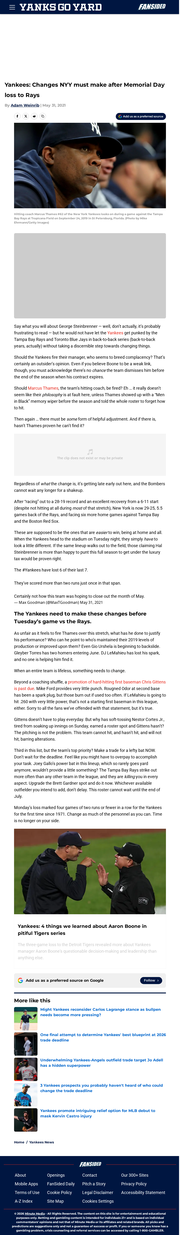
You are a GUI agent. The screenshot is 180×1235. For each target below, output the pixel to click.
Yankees (115, 332)
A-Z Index (24, 1201)
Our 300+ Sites (134, 1175)
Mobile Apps (26, 1183)
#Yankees (31, 569)
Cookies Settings (98, 1201)
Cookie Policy (59, 1192)
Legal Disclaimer (97, 1192)
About (20, 1175)
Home (19, 1142)
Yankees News (41, 1142)
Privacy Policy (134, 1183)
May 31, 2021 (91, 602)
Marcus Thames (43, 388)
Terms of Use (27, 1192)
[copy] (42, 116)
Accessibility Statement (143, 1192)
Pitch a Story (94, 1183)
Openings (56, 1175)
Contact (89, 1175)
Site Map (55, 1201)
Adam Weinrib (25, 105)
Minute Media (35, 1213)
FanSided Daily (61, 1183)
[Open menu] (12, 7)
